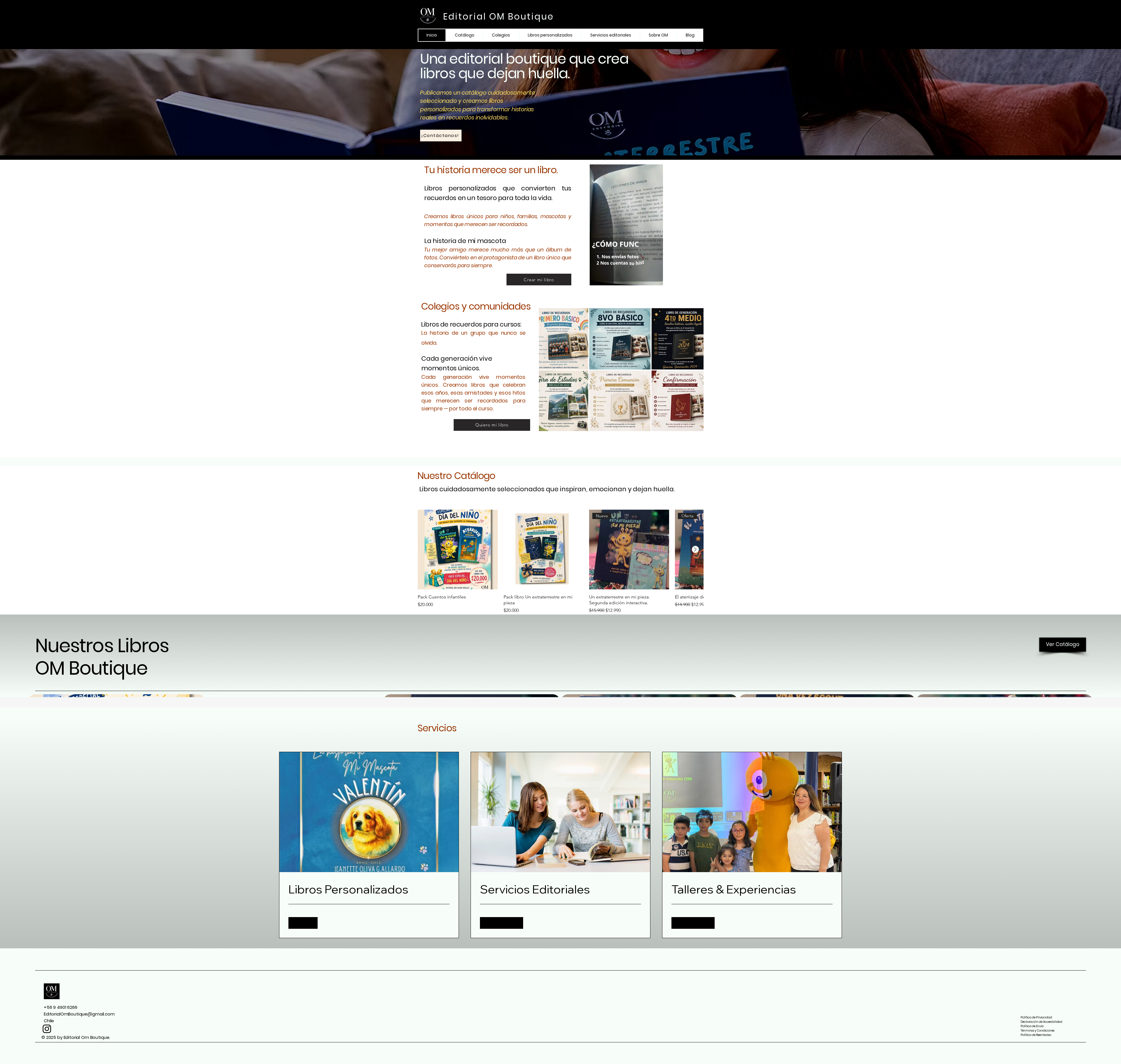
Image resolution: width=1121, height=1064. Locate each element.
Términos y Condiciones (1037, 1030)
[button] (655, 278)
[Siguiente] (695, 549)
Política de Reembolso (1036, 1035)
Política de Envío (1032, 1026)
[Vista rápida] (458, 550)
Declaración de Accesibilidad (1041, 1022)
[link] (369, 889)
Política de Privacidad (1036, 1017)
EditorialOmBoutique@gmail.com (79, 1014)
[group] (560, 562)
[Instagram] (47, 1029)
